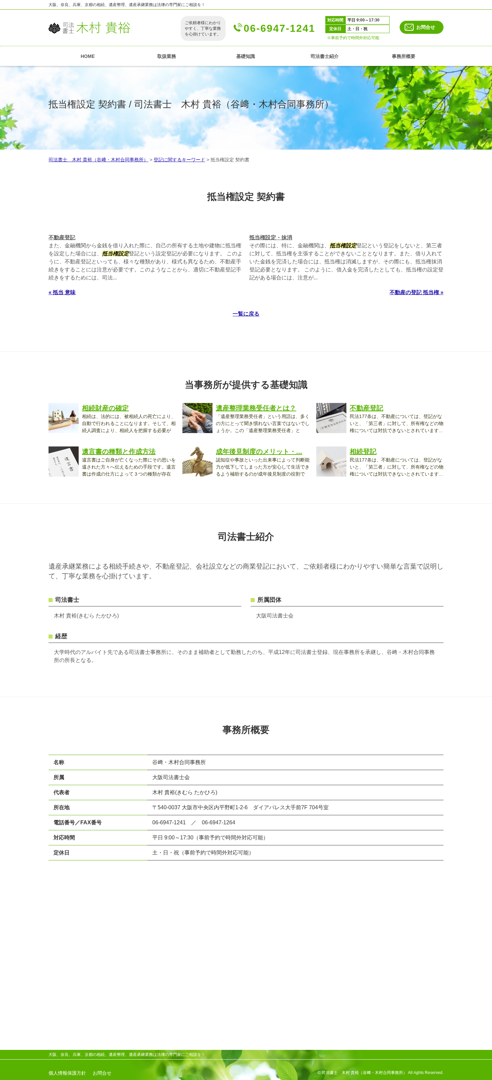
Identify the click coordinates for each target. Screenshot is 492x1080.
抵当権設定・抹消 (270, 237)
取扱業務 (166, 56)
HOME (88, 56)
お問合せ (425, 27)
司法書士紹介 (325, 56)
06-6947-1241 (279, 28)
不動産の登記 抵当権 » (416, 292)
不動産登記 (62, 237)
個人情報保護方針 (67, 1073)
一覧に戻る (246, 314)
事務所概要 (403, 56)
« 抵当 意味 (62, 292)
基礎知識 (245, 56)
